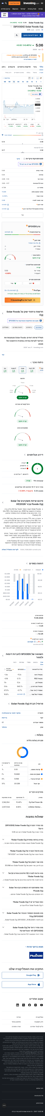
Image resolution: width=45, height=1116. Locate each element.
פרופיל (35, 72)
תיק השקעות (38, 1022)
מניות (41, 9)
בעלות (28, 72)
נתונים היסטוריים (19, 72)
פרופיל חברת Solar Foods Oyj (27, 703)
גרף (35, 67)
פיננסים (11, 67)
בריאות (4, 718)
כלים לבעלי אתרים (36, 1026)
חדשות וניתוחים (24, 67)
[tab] (31, 369)
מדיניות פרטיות (38, 1095)
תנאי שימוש (39, 1088)
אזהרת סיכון (39, 1103)
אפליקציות (39, 1017)
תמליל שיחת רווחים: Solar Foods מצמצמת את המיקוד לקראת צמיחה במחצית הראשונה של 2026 (23, 340)
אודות (19, 1017)
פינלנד (4, 727)
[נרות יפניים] (41, 78)
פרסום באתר (16, 1022)
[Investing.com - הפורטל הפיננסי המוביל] (31, 3)
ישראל (23, 9)
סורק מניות (32, 9)
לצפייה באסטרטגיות (30, 59)
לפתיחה (20, 694)
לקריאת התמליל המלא (10, 549)
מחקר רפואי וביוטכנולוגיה (11, 713)
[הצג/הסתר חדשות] (29, 78)
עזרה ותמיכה (16, 1026)
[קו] (37, 78)
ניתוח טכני (37, 362)
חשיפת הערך (8, 135)
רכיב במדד (8, 72)
